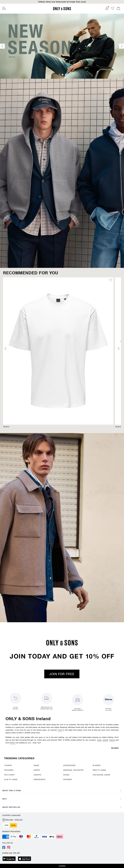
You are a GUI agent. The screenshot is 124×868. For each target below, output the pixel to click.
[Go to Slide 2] (63, 75)
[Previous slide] (2, 46)
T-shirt (59, 730)
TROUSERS (8, 770)
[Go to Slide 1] (59, 75)
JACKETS (37, 775)
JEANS (36, 765)
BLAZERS (97, 765)
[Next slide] (121, 46)
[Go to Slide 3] (66, 75)
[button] (62, 1)
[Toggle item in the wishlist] (111, 280)
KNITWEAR (67, 779)
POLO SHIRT (9, 775)
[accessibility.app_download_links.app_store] (25, 859)
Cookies (62, 866)
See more (115, 748)
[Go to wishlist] (112, 9)
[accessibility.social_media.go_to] (3, 848)
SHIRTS (37, 770)
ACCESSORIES (69, 765)
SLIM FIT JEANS (10, 779)
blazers (112, 740)
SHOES (66, 775)
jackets (105, 740)
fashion (13, 742)
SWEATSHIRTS (39, 779)
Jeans (99, 740)
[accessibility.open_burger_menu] (4, 9)
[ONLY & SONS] (62, 9)
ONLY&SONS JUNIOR (101, 775)
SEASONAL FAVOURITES (73, 770)
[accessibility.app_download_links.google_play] (10, 859)
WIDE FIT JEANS (99, 770)
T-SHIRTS (8, 765)
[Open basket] (118, 8)
